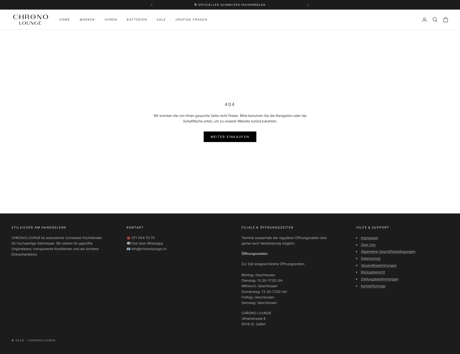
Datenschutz (371, 258)
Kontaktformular (373, 286)
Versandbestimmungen (379, 265)
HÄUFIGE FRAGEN (191, 19)
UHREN (111, 19)
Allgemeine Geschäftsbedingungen (388, 251)
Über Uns (368, 245)
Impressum (369, 238)
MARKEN (87, 19)
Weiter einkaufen (230, 137)
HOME (64, 19)
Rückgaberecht (373, 272)
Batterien (137, 19)
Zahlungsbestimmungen (379, 279)
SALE (161, 19)
